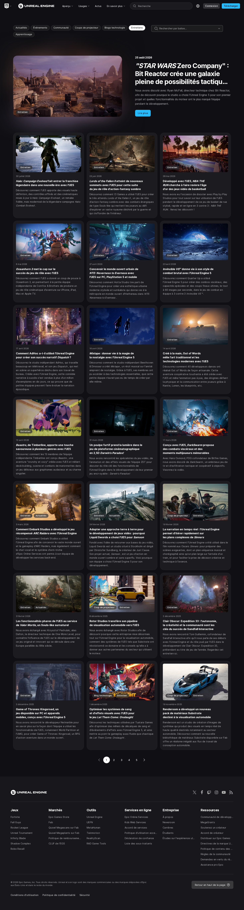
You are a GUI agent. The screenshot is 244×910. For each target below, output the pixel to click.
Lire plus (143, 113)
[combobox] (188, 28)
